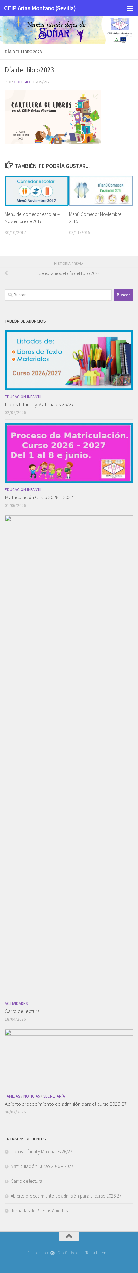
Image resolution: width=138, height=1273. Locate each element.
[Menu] (130, 8)
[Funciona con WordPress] (52, 1253)
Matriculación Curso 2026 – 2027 (39, 497)
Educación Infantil (23, 397)
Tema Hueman (98, 1253)
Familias (12, 1096)
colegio (22, 82)
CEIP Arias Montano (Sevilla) (40, 8)
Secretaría (54, 1096)
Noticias (31, 1096)
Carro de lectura (22, 1011)
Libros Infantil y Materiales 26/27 (39, 404)
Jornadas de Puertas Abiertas (39, 1211)
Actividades (16, 1003)
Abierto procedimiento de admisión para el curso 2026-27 (66, 1103)
